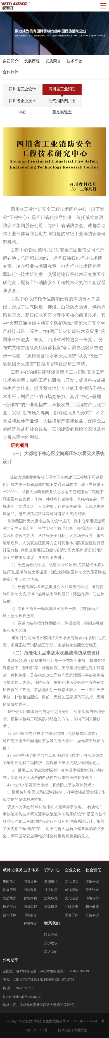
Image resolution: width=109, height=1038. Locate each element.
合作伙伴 (9, 915)
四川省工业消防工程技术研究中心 (62, 91)
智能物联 (30, 898)
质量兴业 (92, 881)
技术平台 (9, 907)
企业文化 (72, 870)
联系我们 (52, 923)
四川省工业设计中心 (22, 91)
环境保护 (92, 898)
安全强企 (92, 890)
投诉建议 (51, 943)
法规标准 (51, 898)
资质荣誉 (9, 898)
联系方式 (51, 935)
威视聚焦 (71, 890)
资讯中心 (52, 870)
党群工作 (71, 915)
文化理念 (71, 881)
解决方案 (30, 923)
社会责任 (93, 870)
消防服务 (30, 915)
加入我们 (51, 952)
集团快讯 (51, 881)
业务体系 (31, 870)
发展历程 (9, 890)
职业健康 (92, 907)
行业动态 (51, 890)
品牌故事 (71, 907)
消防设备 (30, 881)
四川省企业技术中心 (22, 103)
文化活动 (71, 898)
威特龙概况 (12, 870)
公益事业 (92, 915)
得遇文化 (80, 1030)
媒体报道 (51, 907)
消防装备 (30, 890)
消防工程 (30, 907)
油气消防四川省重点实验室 (62, 103)
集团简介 (9, 881)
